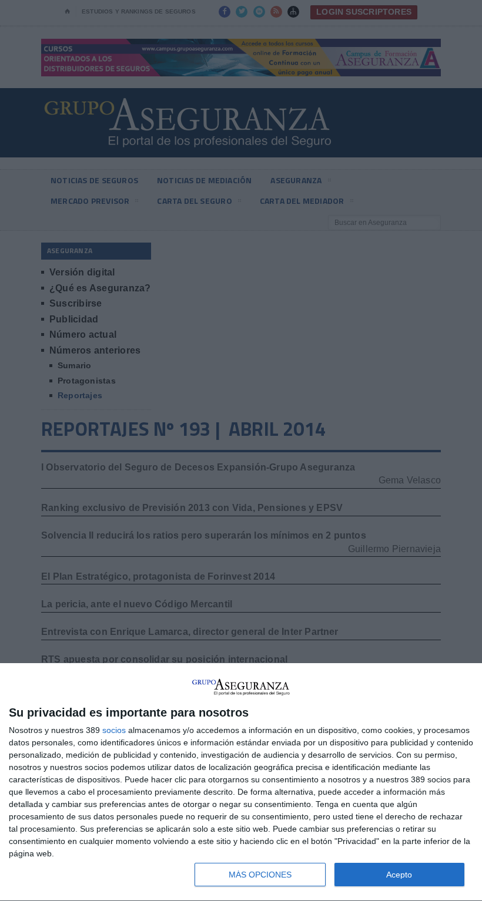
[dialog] (241, 782)
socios (114, 730)
